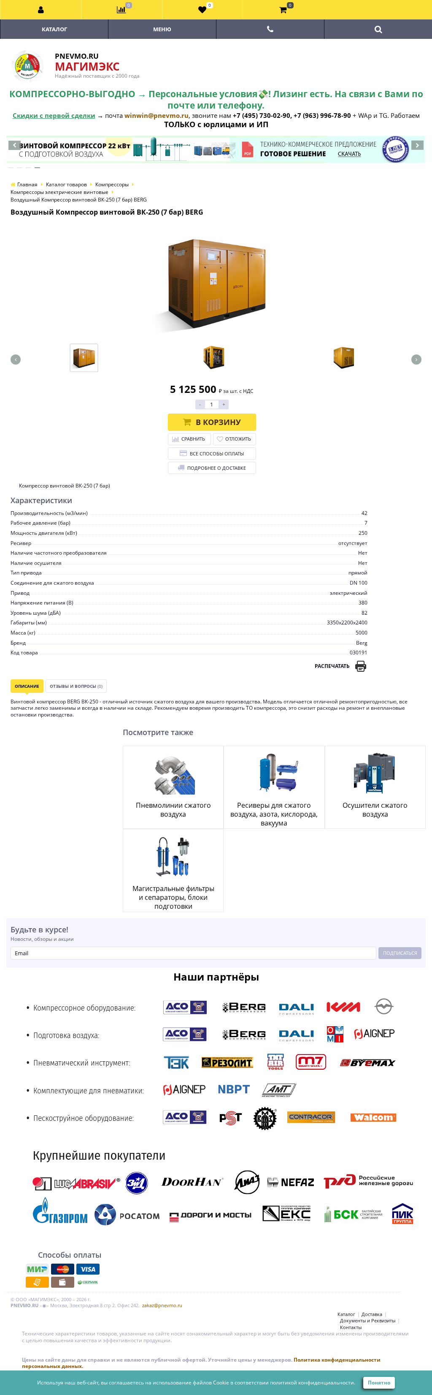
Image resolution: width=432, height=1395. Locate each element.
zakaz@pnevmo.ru (162, 1305)
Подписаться (400, 953)
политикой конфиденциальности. (312, 1382)
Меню (162, 29)
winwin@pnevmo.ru (156, 115)
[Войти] (40, 9)
